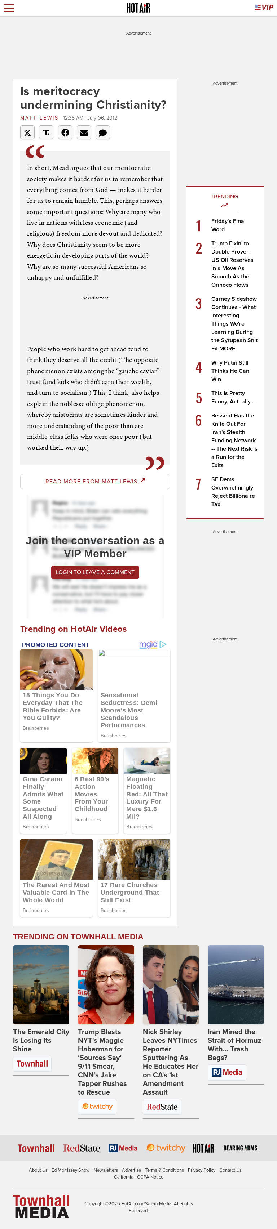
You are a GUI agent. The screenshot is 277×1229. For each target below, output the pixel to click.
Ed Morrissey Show (71, 1170)
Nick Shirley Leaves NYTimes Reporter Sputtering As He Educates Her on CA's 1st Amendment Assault (170, 1062)
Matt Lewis (40, 118)
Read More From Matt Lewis (92, 481)
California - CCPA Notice (138, 1177)
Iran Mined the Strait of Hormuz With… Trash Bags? (234, 1045)
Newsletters (106, 1170)
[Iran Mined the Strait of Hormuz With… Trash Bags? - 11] (236, 984)
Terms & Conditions (164, 1170)
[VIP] (264, 8)
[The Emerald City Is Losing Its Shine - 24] (41, 984)
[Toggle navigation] (9, 8)
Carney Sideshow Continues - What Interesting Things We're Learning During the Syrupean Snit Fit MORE (234, 323)
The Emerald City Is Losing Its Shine (41, 1041)
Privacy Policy (201, 1170)
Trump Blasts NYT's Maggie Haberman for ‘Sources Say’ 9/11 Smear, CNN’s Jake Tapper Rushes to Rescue (102, 1062)
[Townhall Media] (41, 1206)
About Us (38, 1170)
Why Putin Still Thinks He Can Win (230, 371)
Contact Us (230, 1170)
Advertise (131, 1170)
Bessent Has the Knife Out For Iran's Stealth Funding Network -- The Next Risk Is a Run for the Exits (234, 440)
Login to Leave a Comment (95, 572)
